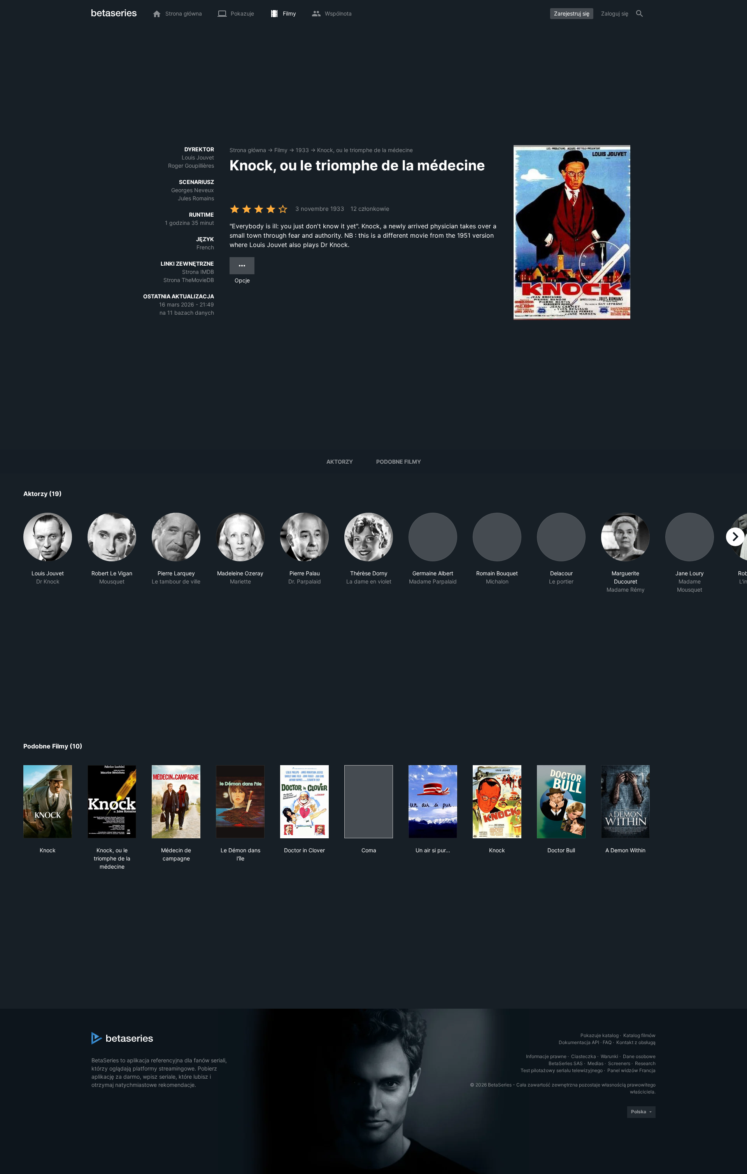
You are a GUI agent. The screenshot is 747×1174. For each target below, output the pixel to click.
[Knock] (47, 801)
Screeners (619, 1063)
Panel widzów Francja (631, 1070)
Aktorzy (339, 461)
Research (645, 1063)
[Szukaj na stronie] (639, 13)
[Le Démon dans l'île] (240, 801)
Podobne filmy (398, 461)
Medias (595, 1063)
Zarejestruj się (571, 13)
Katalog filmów (639, 1035)
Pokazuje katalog (599, 1035)
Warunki (609, 1056)
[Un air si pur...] (433, 801)
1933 (302, 150)
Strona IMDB (198, 271)
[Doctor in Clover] (304, 801)
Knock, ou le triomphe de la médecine (365, 150)
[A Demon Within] (625, 801)
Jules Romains (196, 198)
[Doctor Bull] (561, 801)
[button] (47, 553)
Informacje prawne (546, 1056)
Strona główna (248, 150)
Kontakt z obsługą (636, 1042)
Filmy (281, 150)
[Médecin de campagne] (176, 801)
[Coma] (368, 801)
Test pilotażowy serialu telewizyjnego (562, 1070)
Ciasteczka (583, 1056)
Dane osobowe (639, 1056)
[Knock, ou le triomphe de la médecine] (112, 801)
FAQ (607, 1042)
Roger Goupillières (191, 165)
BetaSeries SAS (566, 1063)
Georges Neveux (192, 190)
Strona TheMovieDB (188, 280)
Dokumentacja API (579, 1042)
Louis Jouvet (198, 157)
